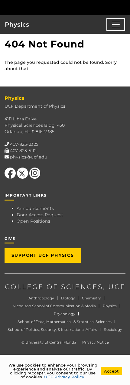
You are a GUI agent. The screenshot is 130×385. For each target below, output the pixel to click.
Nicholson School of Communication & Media (54, 306)
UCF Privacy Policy (64, 376)
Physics (17, 24)
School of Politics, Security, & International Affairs (52, 329)
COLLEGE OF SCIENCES (54, 287)
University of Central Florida (50, 342)
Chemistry (91, 298)
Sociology (113, 329)
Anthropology (41, 298)
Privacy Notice (95, 342)
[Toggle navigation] (115, 24)
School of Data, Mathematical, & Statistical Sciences (65, 321)
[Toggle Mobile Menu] (123, 7)
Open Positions (33, 221)
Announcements (35, 208)
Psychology (64, 314)
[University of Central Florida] (46, 7)
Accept (111, 371)
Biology (68, 298)
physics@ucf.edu (28, 157)
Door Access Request (40, 214)
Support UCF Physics (42, 255)
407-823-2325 (24, 144)
